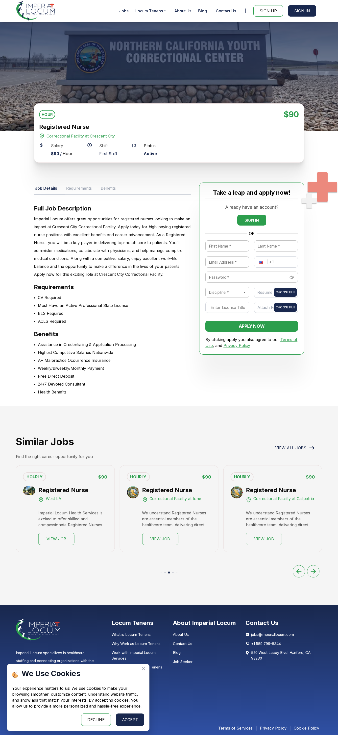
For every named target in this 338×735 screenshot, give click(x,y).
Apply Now (252, 326)
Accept (130, 719)
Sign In (302, 10)
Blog (202, 10)
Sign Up (268, 10)
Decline (96, 719)
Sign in (251, 220)
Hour (47, 114)
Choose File (285, 292)
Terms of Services (235, 728)
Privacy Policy (236, 345)
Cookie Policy (306, 728)
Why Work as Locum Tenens (136, 643)
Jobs (123, 10)
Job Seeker (183, 661)
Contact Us (226, 10)
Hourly (34, 476)
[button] (262, 262)
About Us (182, 10)
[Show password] (291, 277)
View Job (56, 538)
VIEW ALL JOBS (290, 447)
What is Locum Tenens (131, 634)
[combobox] (227, 292)
